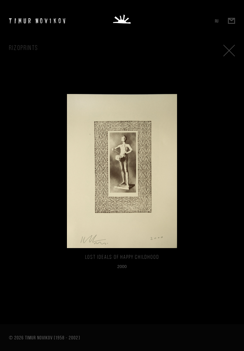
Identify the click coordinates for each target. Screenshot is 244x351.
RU (216, 20)
